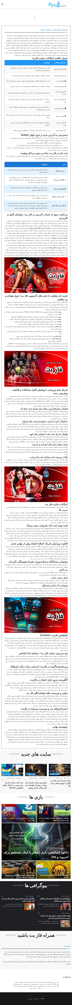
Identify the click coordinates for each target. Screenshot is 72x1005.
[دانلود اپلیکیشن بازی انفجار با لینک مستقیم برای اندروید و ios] (36, 841)
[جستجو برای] (70, 5)
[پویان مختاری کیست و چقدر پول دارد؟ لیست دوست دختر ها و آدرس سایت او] (65, 923)
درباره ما (30, 998)
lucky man (66, 778)
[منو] (2, 5)
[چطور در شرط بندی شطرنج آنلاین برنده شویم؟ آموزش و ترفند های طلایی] (19, 870)
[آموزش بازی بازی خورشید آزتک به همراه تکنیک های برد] (53, 870)
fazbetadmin (42, 778)
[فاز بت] (57, 4)
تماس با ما (36, 998)
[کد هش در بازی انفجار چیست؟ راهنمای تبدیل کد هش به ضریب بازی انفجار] (53, 813)
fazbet (9, 40)
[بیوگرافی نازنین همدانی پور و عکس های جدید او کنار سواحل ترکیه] (29, 906)
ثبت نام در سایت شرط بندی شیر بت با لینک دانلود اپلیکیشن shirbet (13, 785)
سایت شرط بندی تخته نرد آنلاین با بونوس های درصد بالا (60, 783)
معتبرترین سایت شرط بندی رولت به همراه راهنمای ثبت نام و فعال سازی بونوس (36, 785)
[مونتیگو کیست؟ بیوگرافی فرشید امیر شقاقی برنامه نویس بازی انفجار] (65, 906)
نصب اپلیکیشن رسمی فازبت (53, 145)
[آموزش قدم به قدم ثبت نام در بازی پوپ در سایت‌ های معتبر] (19, 813)
